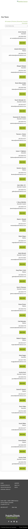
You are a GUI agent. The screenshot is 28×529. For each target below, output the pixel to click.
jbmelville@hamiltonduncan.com (18, 208)
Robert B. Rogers (21, 338)
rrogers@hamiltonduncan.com (18, 344)
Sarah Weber (22, 423)
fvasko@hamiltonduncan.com (19, 412)
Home (2, 483)
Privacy (20, 527)
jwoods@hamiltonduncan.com (18, 446)
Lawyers (16, 483)
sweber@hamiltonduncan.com (18, 429)
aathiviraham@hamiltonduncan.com (17, 55)
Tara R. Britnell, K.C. (20, 100)
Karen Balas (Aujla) (20, 83)
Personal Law (14, 3)
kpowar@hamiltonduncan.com (18, 310)
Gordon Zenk (22, 457)
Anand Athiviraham (20, 49)
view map (14, 507)
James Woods (22, 440)
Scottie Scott (22, 372)
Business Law (4, 3)
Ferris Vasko (22, 406)
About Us (16, 485)
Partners (14, 21)
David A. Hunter (21, 168)
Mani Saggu (22, 355)
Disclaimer (25, 527)
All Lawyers (8, 21)
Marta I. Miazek (21, 219)
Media (16, 487)
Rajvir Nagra (22, 236)
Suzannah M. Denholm (19, 117)
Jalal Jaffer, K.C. (21, 185)
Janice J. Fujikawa (21, 151)
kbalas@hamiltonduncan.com (19, 89)
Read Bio (22, 43)
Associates (24, 23)
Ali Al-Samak (22, 32)
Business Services (5, 485)
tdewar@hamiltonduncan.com (18, 140)
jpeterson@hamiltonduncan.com (18, 293)
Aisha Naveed (22, 253)
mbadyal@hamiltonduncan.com (18, 72)
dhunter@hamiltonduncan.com (18, 174)
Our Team (16, 8)
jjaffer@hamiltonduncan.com (19, 191)
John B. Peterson (21, 287)
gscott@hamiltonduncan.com (19, 378)
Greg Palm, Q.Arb (21, 270)
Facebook (8, 521)
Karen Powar (22, 304)
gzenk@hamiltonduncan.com (19, 463)
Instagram (14, 521)
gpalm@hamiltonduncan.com (19, 276)
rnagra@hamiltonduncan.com (19, 242)
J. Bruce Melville (21, 202)
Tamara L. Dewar (21, 134)
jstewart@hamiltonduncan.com (18, 395)
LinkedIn (11, 521)
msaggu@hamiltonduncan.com (18, 361)
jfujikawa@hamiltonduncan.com (18, 157)
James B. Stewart (21, 389)
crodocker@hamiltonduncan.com (18, 327)
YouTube (17, 521)
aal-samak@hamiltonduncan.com (18, 38)
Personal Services (5, 489)
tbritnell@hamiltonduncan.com (18, 106)
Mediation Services (6, 8)
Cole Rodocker (22, 321)
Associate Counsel (22, 21)
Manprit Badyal (21, 66)
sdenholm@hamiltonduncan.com (18, 123)
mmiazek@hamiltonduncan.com (18, 225)
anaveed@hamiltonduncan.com (18, 259)
